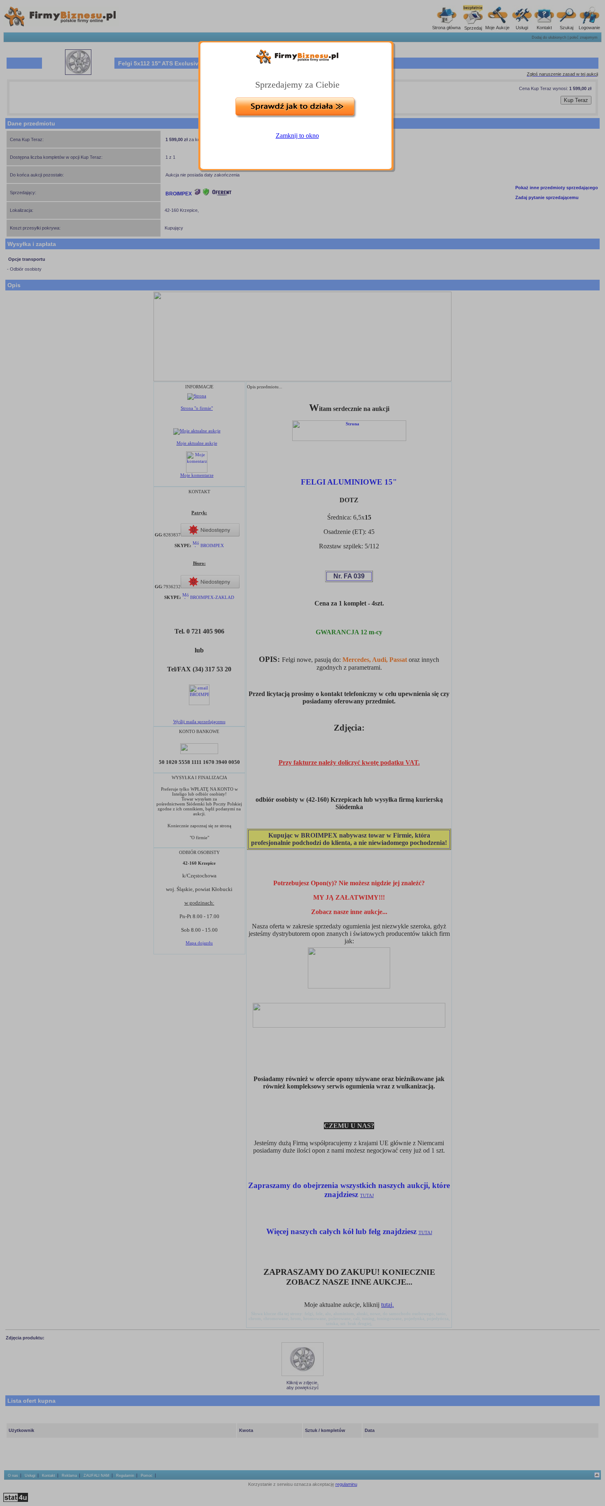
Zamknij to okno (297, 135)
